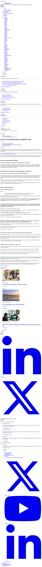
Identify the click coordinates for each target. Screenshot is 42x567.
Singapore (6, 58)
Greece (6, 36)
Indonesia (6, 40)
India (5, 39)
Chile (5, 26)
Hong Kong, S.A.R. (8, 37)
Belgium (6, 22)
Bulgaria (6, 24)
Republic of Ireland (8, 55)
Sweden (6, 63)
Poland (6, 53)
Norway (6, 50)
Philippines (6, 52)
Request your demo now (4, 265)
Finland (6, 33)
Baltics (6, 21)
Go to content (2, 1)
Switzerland (6, 64)
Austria (6, 20)
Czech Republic (7, 29)
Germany (6, 35)
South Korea (7, 61)
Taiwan (6, 65)
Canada (6, 25)
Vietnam (6, 70)
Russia (6, 57)
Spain (5, 62)
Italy (5, 42)
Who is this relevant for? (6, 145)
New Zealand (7, 49)
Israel (5, 41)
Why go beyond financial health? (7, 143)
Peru (5, 51)
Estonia (6, 32)
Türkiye (6, 67)
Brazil (5, 23)
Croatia (6, 28)
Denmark (6, 30)
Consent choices (5, 565)
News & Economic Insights (9, 455)
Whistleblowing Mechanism (7, 564)
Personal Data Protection (6, 563)
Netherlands (6, 48)
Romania (6, 56)
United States (7, 69)
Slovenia (6, 60)
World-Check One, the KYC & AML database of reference (12, 144)
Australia (6, 19)
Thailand (6, 66)
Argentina (6, 18)
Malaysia (6, 46)
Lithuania (6, 45)
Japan (5, 43)
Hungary (6, 38)
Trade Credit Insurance (8, 452)
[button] (4, 8)
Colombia (6, 27)
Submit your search (14, 130)
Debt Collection (7, 454)
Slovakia (6, 59)
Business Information (8, 453)
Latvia (6, 44)
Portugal (6, 54)
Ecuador (6, 31)
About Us (6, 456)
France (6, 34)
